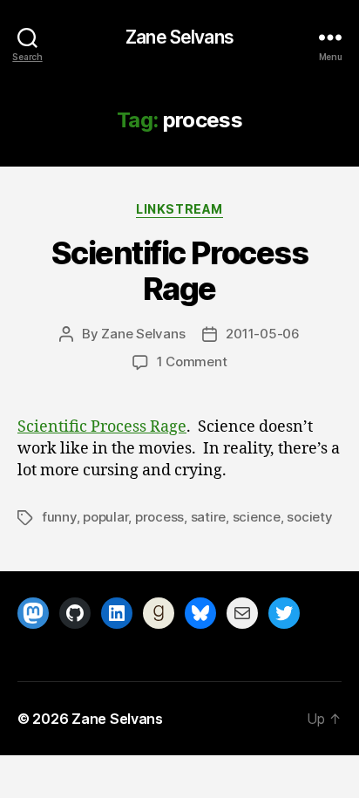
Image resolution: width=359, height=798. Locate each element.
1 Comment (192, 361)
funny (59, 516)
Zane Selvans (179, 37)
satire (208, 516)
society (309, 516)
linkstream (179, 208)
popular (105, 516)
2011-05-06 (262, 333)
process (159, 516)
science (257, 516)
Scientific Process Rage (179, 271)
